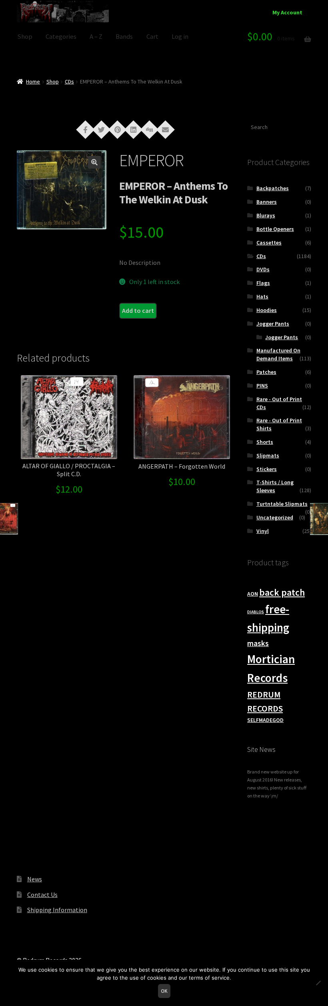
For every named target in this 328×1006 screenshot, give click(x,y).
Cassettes (269, 242)
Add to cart (138, 310)
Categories (61, 36)
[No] (318, 983)
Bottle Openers (275, 229)
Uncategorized (274, 517)
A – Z (96, 36)
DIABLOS (255, 611)
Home (33, 81)
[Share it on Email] (166, 129)
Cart (152, 36)
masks (258, 643)
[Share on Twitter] (102, 129)
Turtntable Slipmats (282, 503)
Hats (262, 296)
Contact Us (42, 895)
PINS (262, 385)
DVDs (263, 269)
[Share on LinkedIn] (134, 129)
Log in (180, 36)
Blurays (265, 215)
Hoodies (266, 310)
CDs (69, 81)
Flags (263, 282)
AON (252, 593)
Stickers (266, 469)
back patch (282, 592)
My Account (287, 12)
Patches (266, 372)
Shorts (264, 441)
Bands (124, 36)
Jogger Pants (272, 323)
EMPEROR (151, 160)
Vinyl (262, 531)
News (34, 879)
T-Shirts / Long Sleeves (275, 486)
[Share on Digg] (150, 129)
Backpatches (272, 188)
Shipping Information (57, 910)
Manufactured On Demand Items (278, 354)
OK (164, 991)
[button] (94, 162)
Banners (266, 201)
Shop (24, 36)
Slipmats (267, 455)
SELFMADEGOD (265, 720)
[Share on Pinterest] (118, 129)
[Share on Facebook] (86, 129)
